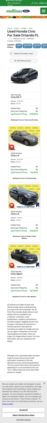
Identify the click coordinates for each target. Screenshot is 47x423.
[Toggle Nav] (43, 11)
